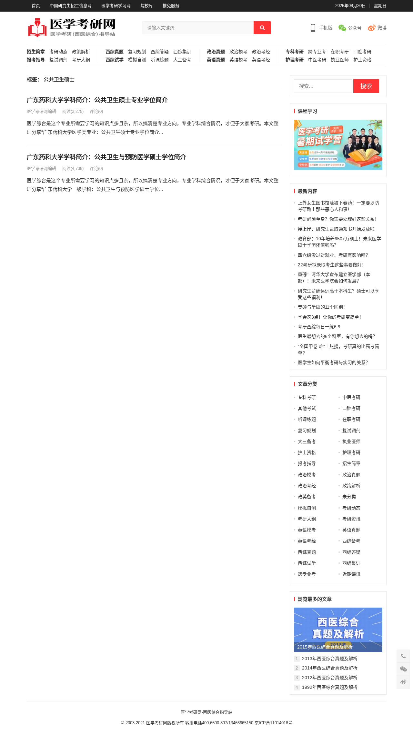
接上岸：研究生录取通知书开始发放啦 (336, 229)
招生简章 (36, 51)
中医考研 (317, 59)
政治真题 (216, 51)
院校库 (146, 5)
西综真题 (115, 51)
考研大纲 (81, 59)
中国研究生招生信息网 (71, 5)
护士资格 (362, 59)
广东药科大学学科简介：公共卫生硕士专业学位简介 (97, 100)
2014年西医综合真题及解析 (330, 667)
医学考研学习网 (116, 5)
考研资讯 (351, 518)
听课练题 (160, 59)
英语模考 (238, 59)
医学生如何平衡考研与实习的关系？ (334, 362)
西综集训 (182, 51)
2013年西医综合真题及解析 (330, 658)
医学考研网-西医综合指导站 (206, 712)
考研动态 (58, 51)
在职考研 (340, 51)
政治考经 (261, 51)
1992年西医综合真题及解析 (330, 687)
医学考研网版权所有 (165, 722)
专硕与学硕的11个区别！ (323, 307)
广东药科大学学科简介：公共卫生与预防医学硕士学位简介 (106, 157)
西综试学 (115, 59)
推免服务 (171, 5)
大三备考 (182, 59)
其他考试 (307, 408)
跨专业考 (317, 51)
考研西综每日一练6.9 (319, 326)
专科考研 (295, 51)
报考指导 (36, 59)
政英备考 (307, 496)
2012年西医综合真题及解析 (330, 677)
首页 (36, 5)
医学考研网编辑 (41, 111)
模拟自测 (137, 59)
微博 (382, 27)
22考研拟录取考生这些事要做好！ (332, 264)
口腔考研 (362, 51)
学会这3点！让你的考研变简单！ (331, 317)
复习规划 (137, 51)
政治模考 (238, 51)
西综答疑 (160, 51)
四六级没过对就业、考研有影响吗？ (334, 255)
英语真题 (216, 59)
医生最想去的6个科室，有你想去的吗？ (337, 336)
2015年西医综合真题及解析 (325, 647)
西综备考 (351, 540)
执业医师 (340, 59)
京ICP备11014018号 (272, 722)
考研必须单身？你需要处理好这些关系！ (338, 219)
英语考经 (261, 59)
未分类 (349, 496)
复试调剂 (58, 59)
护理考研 (295, 59)
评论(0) (96, 111)
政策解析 (81, 51)
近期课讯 (351, 574)
